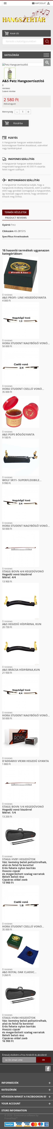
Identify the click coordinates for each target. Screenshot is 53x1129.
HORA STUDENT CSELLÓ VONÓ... (23, 389)
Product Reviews (16, 217)
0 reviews (7, 294)
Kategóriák (11, 55)
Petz (13, 224)
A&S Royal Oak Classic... (19, 972)
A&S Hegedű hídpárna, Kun (21, 624)
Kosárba (18, 123)
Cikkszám (8, 231)
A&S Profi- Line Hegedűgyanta (24, 297)
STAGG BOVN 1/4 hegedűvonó (23, 806)
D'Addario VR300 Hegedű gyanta (25, 761)
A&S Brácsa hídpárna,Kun (21, 669)
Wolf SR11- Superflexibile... (22, 480)
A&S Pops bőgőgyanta (18, 434)
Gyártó (6, 224)
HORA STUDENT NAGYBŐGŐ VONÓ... (26, 343)
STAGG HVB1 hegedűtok (18, 859)
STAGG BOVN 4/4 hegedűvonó (23, 571)
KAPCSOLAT (40, 3)
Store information (14, 1110)
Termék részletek (15, 212)
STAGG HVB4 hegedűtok (18, 1017)
